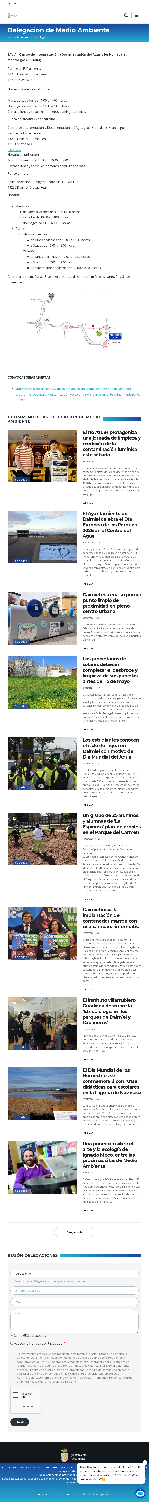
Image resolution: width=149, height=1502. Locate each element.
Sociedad (21, 479)
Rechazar (65, 1494)
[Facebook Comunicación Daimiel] (9, 3)
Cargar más (74, 1232)
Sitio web (14, 150)
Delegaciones (45, 37)
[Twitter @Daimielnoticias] (15, 3)
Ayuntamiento (25, 37)
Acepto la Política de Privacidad (38, 1343)
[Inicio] (13, 15)
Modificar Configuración (97, 1494)
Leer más (88, 503)
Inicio (11, 37)
